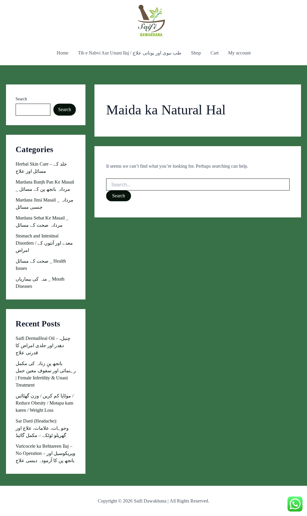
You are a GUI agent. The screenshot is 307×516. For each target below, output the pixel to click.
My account (239, 52)
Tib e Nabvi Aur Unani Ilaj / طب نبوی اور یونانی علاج (129, 52)
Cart (214, 52)
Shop (196, 52)
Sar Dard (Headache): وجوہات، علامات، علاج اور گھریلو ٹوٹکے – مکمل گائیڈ (42, 428)
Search (21, 99)
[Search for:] (198, 185)
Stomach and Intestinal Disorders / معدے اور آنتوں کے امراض (44, 243)
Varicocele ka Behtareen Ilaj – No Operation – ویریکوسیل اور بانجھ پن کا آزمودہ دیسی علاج (45, 453)
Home (62, 52)
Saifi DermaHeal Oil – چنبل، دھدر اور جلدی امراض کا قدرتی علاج (43, 345)
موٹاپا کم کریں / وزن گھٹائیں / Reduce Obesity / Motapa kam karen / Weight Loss (44, 403)
